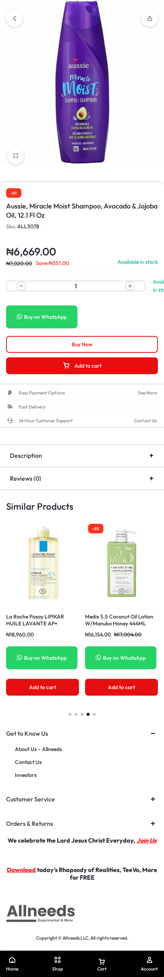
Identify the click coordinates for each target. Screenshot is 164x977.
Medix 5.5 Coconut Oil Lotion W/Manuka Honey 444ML (119, 620)
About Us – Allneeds (38, 749)
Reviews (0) (25, 478)
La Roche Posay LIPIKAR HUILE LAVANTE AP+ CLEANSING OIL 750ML (35, 623)
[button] (69, 714)
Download (21, 870)
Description (26, 455)
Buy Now (82, 344)
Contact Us (28, 762)
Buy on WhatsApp (45, 316)
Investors (26, 775)
